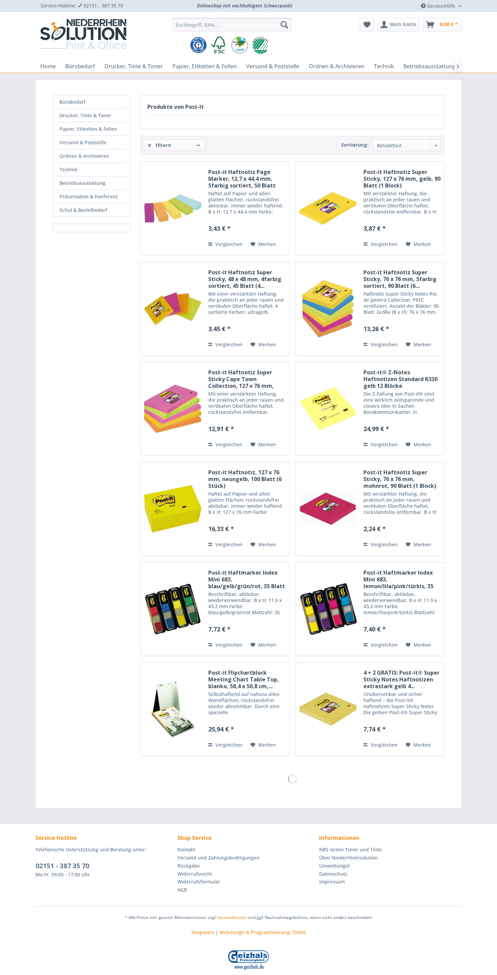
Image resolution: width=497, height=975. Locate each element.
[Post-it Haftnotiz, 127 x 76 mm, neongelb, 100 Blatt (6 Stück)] (173, 509)
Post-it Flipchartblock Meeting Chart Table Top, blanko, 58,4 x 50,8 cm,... (243, 679)
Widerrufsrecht (195, 874)
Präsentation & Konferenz (89, 196)
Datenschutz (333, 874)
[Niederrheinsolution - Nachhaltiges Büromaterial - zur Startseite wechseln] (83, 36)
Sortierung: (355, 145)
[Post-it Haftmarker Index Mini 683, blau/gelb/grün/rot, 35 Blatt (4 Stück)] (173, 609)
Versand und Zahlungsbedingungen (219, 857)
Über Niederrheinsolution (348, 857)
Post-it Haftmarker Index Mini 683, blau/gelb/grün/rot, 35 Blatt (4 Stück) (246, 579)
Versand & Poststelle (83, 142)
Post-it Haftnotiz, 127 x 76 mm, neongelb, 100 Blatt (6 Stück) (245, 479)
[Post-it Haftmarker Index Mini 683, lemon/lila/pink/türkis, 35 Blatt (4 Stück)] (328, 609)
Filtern (162, 145)
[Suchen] (284, 24)
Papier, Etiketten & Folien (88, 129)
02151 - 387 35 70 (62, 865)
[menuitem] (231, 24)
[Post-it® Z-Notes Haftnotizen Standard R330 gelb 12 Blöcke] (328, 409)
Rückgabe (189, 865)
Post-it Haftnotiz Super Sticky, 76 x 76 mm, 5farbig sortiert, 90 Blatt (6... (399, 279)
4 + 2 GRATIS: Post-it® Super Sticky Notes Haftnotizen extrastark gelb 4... (401, 679)
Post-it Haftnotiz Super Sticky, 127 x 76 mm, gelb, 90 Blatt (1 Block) (402, 179)
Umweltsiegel (334, 865)
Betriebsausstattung (82, 183)
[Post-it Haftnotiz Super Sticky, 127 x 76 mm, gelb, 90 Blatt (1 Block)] (328, 208)
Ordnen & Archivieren (84, 156)
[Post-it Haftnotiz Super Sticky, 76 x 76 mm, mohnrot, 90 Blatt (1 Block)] (328, 509)
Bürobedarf (73, 102)
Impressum (332, 881)
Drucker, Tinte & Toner (85, 115)
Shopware (202, 932)
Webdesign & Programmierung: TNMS (262, 932)
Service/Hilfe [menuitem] (441, 6)
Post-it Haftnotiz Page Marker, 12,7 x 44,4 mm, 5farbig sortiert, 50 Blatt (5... (242, 179)
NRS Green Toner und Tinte (350, 849)
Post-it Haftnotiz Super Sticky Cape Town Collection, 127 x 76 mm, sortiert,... (241, 379)
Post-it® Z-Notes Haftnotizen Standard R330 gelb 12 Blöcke (400, 379)
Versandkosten (232, 917)
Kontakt (186, 849)
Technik (68, 169)
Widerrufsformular (199, 881)
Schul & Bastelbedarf (83, 210)
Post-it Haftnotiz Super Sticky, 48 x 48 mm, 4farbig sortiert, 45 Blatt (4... (244, 279)
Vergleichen (228, 244)
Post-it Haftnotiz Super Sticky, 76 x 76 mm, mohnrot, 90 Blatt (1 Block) (399, 479)
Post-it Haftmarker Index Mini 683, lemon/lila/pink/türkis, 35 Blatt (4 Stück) (398, 579)
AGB (182, 889)
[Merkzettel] (367, 24)
